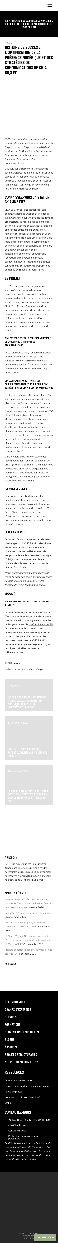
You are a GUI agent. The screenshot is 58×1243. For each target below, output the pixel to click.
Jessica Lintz (25, 318)
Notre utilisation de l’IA (21, 1062)
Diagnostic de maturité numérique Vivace (27, 1086)
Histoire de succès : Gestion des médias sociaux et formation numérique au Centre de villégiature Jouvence (27, 702)
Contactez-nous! (45, 1237)
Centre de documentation (19, 1081)
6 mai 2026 (14, 686)
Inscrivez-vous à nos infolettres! (22, 1097)
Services (11, 1017)
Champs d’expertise (18, 1009)
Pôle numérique (15, 1002)
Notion (16, 465)
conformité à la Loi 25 (41, 625)
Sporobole (21, 868)
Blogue (10, 43)
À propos (11, 1047)
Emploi (8, 1103)
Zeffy (8, 477)
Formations (12, 1024)
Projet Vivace (12, 147)
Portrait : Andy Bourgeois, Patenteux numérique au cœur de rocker (27, 752)
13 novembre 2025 (18, 771)
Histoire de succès (15, 669)
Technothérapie (35, 669)
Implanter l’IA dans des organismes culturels (28, 913)
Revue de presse (13, 1092)
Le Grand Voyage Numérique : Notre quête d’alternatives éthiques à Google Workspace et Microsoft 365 (28, 796)
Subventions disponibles (22, 1032)
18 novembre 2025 (18, 723)
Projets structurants (21, 1054)
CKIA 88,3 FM (12, 210)
